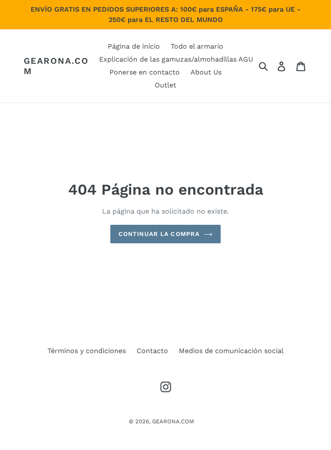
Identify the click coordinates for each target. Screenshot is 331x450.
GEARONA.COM (56, 66)
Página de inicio (134, 46)
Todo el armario (197, 46)
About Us (206, 72)
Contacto (152, 351)
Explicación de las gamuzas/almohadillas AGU (176, 59)
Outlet (165, 85)
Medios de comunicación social (231, 351)
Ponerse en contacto (144, 72)
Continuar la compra (159, 233)
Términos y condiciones (86, 351)
